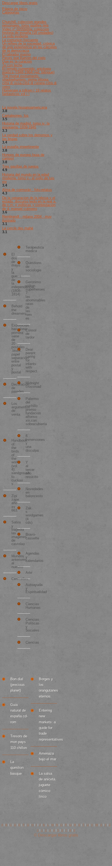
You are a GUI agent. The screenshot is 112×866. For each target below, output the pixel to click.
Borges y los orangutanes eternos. (48, 687)
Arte (28, 572)
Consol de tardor (28, 333)
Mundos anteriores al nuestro (13, 561)
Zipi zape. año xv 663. (13, 503)
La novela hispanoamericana (24, 107)
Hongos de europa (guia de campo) (23, 156)
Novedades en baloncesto (28, 492)
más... (25, 657)
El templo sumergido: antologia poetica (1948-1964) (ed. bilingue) (28, 70)
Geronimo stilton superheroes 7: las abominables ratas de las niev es (28, 300)
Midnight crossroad (28, 385)
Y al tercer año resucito (28, 470)
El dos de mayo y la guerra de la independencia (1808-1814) (13, 274)
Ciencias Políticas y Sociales (28, 625)
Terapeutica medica (28, 249)
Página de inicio (14, 9)
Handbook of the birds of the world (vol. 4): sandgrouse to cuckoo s (13, 462)
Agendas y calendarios (28, 557)
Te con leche (12, 65)
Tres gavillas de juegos (20, 166)
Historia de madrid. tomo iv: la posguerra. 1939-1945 (25, 125)
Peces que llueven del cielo (23, 58)
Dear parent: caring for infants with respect (28, 360)
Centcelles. (13, 579)
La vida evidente (15, 36)
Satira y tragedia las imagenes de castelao (13, 533)
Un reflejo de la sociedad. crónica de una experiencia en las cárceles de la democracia (29, 47)
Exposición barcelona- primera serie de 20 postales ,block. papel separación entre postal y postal (13, 349)
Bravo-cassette (28, 536)
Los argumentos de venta (13, 409)
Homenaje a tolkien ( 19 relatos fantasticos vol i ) (26, 92)
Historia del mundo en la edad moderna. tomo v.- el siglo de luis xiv (28, 178)
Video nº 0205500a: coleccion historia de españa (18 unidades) (27, 31)
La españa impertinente (20, 147)
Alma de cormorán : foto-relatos (27, 190)
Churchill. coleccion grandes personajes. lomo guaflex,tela (25, 23)
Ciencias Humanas (28, 606)
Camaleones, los (15, 115)
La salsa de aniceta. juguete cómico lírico (47, 785)
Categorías (10, 12)
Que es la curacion (17, 61)
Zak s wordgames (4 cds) (28, 515)
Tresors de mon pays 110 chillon (18, 742)
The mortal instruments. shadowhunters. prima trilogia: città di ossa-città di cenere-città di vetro (29, 81)
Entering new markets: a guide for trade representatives (48, 724)
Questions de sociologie (28, 266)
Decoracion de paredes (13, 388)
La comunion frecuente (20, 40)
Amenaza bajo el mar (47, 756)
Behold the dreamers (13, 309)
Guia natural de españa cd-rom (19, 713)
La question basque (17, 768)
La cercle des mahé (17, 228)
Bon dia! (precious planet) (17, 685)
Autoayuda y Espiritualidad (28, 588)
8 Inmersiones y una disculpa (28, 443)
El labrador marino (16, 54)
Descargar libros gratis (20, 3)
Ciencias (28, 642)
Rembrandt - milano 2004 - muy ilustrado (27, 218)
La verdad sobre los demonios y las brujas (27, 137)
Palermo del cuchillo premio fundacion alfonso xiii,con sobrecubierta (28, 411)
